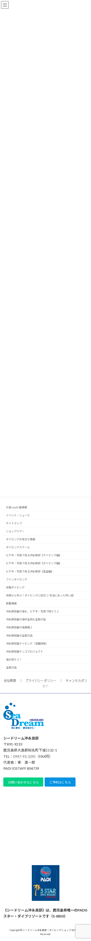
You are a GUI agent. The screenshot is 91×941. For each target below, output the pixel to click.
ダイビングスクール (18, 547)
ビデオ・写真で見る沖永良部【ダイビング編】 (34, 563)
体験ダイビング (15, 587)
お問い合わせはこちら (23, 782)
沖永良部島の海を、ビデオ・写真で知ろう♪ (32, 611)
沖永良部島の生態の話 (19, 635)
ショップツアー (15, 531)
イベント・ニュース (18, 515)
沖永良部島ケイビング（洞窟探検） (27, 643)
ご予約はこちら (60, 782)
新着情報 (11, 603)
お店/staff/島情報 (16, 507)
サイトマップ (14, 523)
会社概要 (10, 680)
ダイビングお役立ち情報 (20, 539)
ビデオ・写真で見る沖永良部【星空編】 (30, 571)
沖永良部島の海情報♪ (19, 627)
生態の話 (11, 667)
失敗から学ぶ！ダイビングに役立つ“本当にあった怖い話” (40, 595)
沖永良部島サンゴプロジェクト (24, 651)
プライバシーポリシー (40, 680)
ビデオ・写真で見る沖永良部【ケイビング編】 (34, 555)
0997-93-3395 (24, 756)
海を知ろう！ (14, 659)
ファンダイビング (16, 579)
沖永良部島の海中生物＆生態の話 (26, 619)
